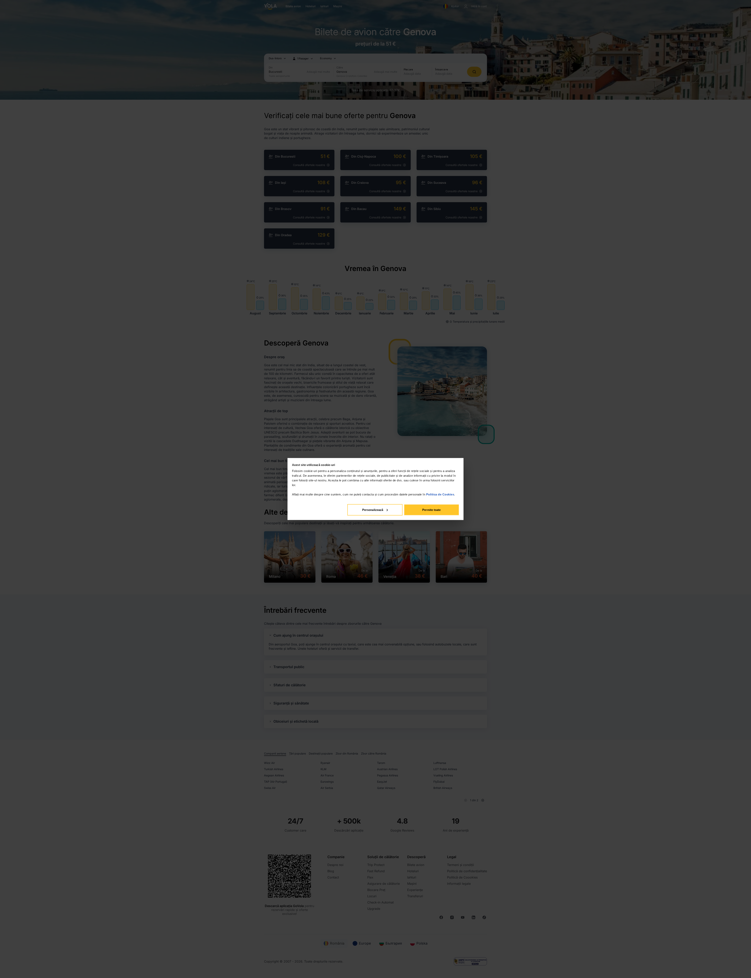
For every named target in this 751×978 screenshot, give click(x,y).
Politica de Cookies (440, 494)
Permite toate (431, 509)
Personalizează (372, 509)
